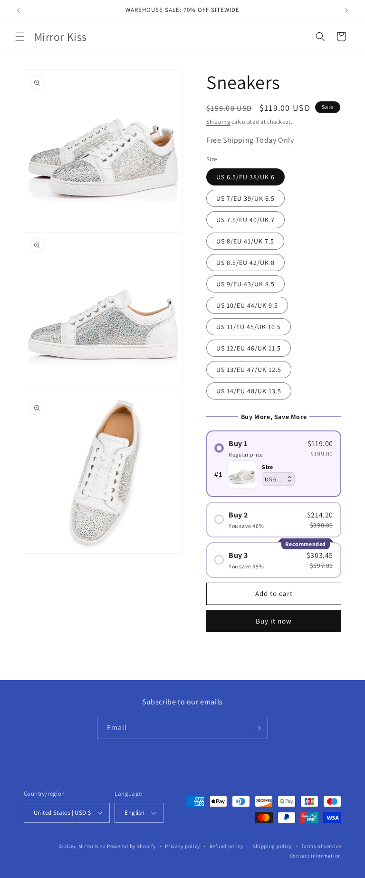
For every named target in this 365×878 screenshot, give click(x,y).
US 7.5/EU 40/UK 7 (245, 219)
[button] (20, 36)
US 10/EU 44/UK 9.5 (247, 305)
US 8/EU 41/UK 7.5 (245, 241)
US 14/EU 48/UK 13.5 (248, 391)
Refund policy (226, 846)
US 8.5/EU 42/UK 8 (245, 262)
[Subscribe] (257, 728)
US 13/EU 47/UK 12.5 (248, 369)
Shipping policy (272, 846)
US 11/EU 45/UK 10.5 (248, 326)
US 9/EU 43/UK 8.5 (245, 284)
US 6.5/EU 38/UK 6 (245, 177)
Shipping (218, 121)
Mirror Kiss (92, 846)
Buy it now (274, 620)
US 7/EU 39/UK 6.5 (245, 198)
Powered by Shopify (131, 846)
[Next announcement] (346, 10)
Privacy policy (182, 846)
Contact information (315, 855)
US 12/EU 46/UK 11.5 (248, 348)
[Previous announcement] (18, 10)
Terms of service (321, 846)
